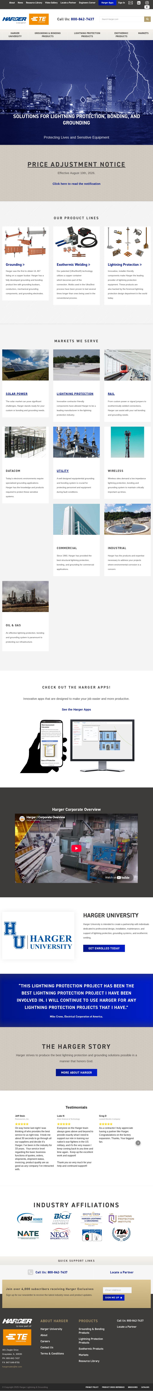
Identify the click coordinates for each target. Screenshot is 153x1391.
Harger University (15, 35)
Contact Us (46, 1347)
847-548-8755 (13, 1362)
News (20, 2)
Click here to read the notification (76, 183)
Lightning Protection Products (87, 35)
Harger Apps (107, 2)
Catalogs (145, 1387)
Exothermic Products (121, 35)
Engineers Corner (87, 2)
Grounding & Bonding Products (48, 35)
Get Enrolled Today (104, 948)
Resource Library (34, 2)
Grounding (14, 264)
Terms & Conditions (52, 1353)
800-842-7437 (82, 19)
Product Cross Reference (113, 1387)
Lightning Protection (123, 264)
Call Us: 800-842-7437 (52, 1272)
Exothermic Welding (72, 264)
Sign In (121, 2)
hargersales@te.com (12, 1366)
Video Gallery (51, 2)
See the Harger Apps (76, 709)
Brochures (133, 1387)
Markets (143, 33)
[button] (15, 1142)
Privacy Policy (92, 1387)
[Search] (147, 19)
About (12, 2)
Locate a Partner (68, 2)
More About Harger (76, 1072)
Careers (45, 1341)
